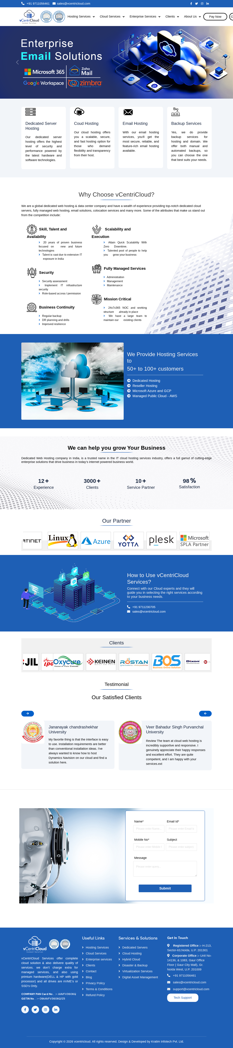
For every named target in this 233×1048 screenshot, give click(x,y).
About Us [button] (191, 16)
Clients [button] (170, 16)
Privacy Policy (95, 983)
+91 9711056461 (38, 3)
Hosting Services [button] (79, 16)
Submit (165, 888)
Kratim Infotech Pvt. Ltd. (167, 1041)
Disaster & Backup (134, 965)
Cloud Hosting (131, 953)
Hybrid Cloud (130, 959)
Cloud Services (95, 953)
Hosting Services (97, 947)
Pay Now (215, 16)
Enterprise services (98, 959)
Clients (90, 965)
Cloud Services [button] (110, 16)
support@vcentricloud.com (191, 989)
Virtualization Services (136, 971)
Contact (90, 971)
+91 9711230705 (143, 607)
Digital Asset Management (139, 977)
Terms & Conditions (98, 989)
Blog (88, 977)
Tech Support (183, 997)
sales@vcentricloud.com (73, 3)
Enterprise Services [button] (143, 16)
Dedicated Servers (134, 947)
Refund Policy (95, 995)
